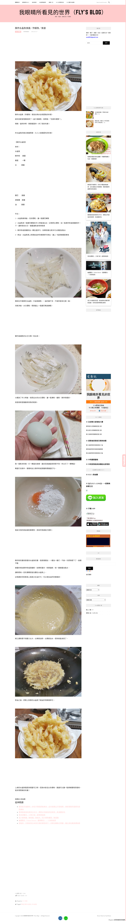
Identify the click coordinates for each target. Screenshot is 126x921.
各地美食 (34, 2)
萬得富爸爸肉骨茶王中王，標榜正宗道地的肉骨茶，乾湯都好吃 (42, 812)
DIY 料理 (18, 31)
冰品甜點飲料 (42, 2)
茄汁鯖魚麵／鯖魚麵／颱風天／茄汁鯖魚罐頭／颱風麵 (39, 818)
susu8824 (26, 31)
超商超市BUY (25, 2)
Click (124, 460)
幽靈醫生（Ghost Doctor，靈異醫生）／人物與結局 (37, 820)
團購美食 (17, 2)
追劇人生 (51, 2)
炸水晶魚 (34, 904)
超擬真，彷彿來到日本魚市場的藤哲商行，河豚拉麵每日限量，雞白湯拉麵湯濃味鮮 (49, 823)
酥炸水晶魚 (27, 904)
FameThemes (108, 915)
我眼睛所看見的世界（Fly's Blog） (63, 12)
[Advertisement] (48, 48)
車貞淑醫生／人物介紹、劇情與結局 (32, 815)
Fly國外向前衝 (71, 2)
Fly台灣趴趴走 (60, 2)
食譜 (22, 904)
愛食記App (92, 518)
